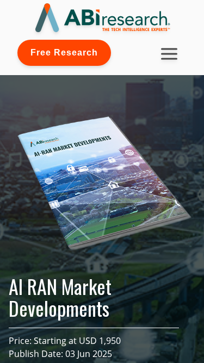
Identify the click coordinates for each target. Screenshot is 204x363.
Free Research (64, 52)
